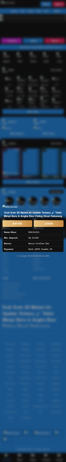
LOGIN (49, 223)
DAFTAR (17, 223)
